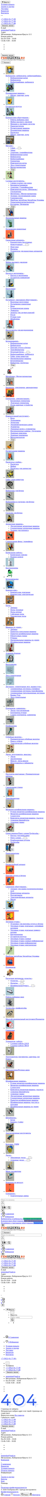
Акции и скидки (7, 1477)
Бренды (4, 1479)
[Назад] (12, 1312)
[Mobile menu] (3, 1254)
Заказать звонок (7, 26)
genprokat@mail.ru (8, 30)
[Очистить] (2, 1202)
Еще (13, 170)
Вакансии (5, 1466)
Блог (3, 1481)
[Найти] (9, 1207)
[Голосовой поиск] (4, 1207)
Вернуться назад (7, 1415)
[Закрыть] (2, 1305)
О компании (6, 1464)
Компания (5, 1460)
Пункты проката (7, 1470)
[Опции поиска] (2, 1205)
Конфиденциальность (9, 1492)
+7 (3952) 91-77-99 (8, 19)
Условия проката (7, 1468)
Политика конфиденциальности (14, 1487)
